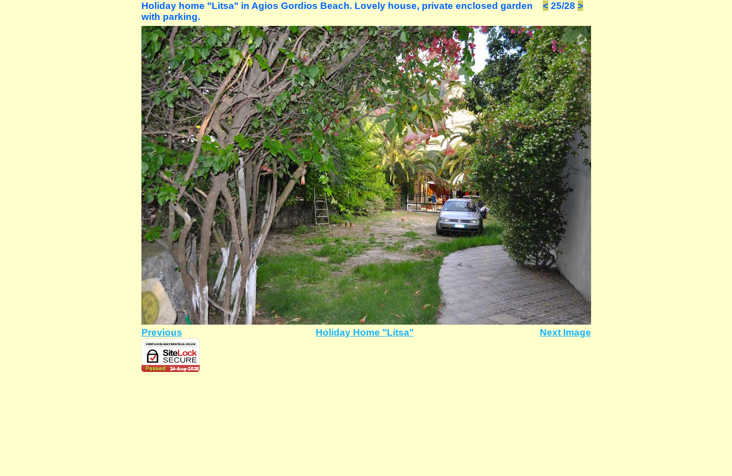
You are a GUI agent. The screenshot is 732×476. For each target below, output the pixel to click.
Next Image (565, 332)
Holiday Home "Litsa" (365, 332)
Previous (161, 332)
